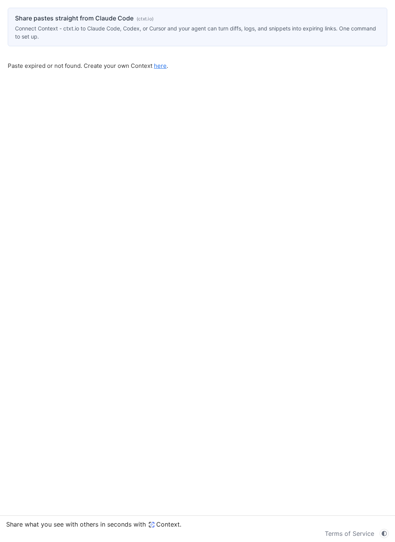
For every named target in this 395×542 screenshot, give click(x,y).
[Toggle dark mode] (384, 533)
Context (168, 524)
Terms (349, 533)
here (160, 65)
